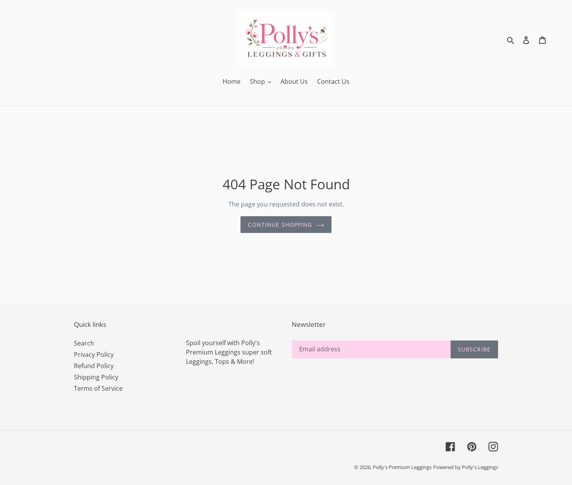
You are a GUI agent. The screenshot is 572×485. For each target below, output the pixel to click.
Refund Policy (94, 366)
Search (84, 343)
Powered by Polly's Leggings (465, 467)
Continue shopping (280, 224)
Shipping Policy (96, 377)
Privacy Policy (94, 354)
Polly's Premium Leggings (402, 467)
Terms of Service (98, 388)
